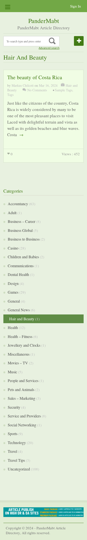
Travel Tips (16, 460)
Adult (12, 212)
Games (13, 292)
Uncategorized (19, 468)
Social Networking (22, 424)
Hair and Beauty (21, 318)
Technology (17, 442)
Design (13, 283)
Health (13, 327)
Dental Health (18, 274)
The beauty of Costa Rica (34, 77)
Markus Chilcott (23, 85)
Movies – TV (18, 362)
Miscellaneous (18, 354)
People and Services (23, 380)
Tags (10, 94)
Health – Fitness (20, 336)
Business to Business (24, 239)
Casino (13, 247)
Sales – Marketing (21, 398)
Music (12, 371)
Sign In (75, 6)
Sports (12, 433)
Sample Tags (63, 90)
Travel (12, 451)
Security (14, 407)
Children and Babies (23, 256)
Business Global (20, 230)
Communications (21, 265)
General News (19, 309)
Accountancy (18, 203)
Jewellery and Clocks (24, 345)
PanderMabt (43, 20)
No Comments (37, 90)
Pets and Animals (21, 389)
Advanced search (49, 48)
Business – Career (21, 221)
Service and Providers (24, 415)
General (14, 301)
